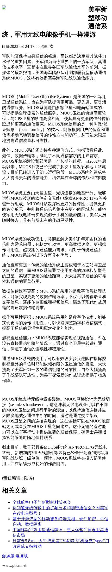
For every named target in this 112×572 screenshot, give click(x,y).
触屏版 (8, 556)
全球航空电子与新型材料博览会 (42, 502)
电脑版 (21, 556)
